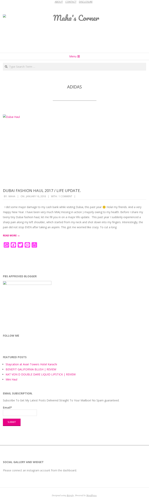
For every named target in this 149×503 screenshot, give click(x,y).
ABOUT (59, 1)
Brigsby (70, 495)
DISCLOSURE (86, 1)
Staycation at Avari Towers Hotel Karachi (31, 364)
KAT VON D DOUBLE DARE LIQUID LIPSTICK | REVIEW (41, 374)
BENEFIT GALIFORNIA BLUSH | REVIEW (31, 369)
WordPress (91, 495)
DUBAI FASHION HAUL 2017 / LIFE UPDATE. (42, 190)
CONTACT (70, 1)
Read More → (11, 235)
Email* (7, 407)
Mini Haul (11, 379)
